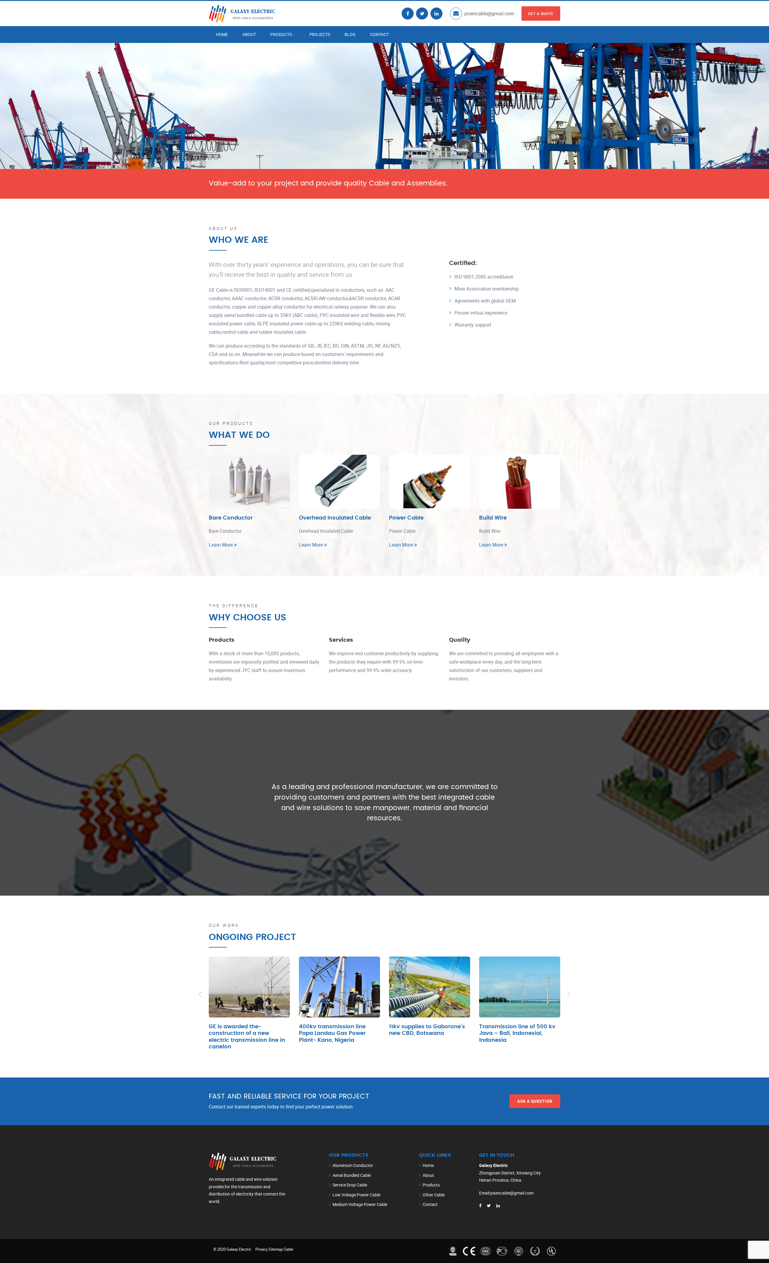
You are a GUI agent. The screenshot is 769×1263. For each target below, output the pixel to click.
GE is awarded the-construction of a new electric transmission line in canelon (247, 1037)
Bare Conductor (231, 518)
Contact (379, 34)
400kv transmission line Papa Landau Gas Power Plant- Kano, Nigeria (332, 1033)
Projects (319, 34)
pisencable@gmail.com (489, 13)
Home (222, 34)
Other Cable (434, 1195)
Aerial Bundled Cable (352, 1175)
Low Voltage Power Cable (356, 1195)
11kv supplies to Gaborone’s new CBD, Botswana (427, 1030)
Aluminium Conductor (353, 1165)
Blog (350, 34)
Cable (288, 1249)
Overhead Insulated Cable (335, 518)
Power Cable (406, 518)
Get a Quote (541, 13)
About (249, 34)
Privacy (261, 1249)
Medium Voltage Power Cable (360, 1204)
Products (281, 34)
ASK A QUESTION (534, 1101)
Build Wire (493, 518)
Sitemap (276, 1249)
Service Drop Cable (350, 1185)
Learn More (221, 544)
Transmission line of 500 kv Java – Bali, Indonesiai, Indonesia (517, 1033)
